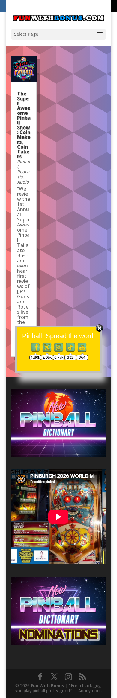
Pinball (23, 163)
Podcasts (23, 174)
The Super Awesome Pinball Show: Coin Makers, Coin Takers (24, 125)
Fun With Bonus (47, 685)
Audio (23, 182)
